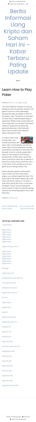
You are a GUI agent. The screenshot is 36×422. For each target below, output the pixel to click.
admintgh (24, 103)
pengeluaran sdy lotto (10, 385)
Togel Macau (7, 225)
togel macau (6, 232)
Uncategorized (12, 198)
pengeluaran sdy (8, 351)
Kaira (19, 417)
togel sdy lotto (7, 366)
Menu (18, 80)
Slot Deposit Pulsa (9, 283)
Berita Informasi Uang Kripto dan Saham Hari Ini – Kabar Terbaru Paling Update (18, 41)
